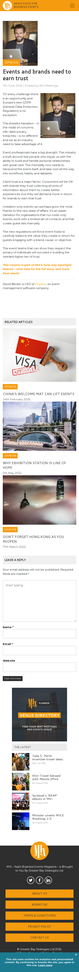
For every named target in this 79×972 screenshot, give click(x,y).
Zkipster (40, 284)
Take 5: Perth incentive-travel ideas (47, 757)
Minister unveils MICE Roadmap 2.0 (48, 817)
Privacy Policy (39, 927)
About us (39, 893)
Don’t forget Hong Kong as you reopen (33, 539)
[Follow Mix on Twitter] (30, 880)
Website (9, 660)
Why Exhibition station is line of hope (34, 465)
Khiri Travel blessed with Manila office (46, 777)
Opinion (11, 62)
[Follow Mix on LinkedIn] (48, 880)
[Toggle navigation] (72, 5)
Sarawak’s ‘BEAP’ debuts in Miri (44, 797)
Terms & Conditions (39, 915)
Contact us (39, 937)
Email (8, 644)
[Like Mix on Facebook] (39, 880)
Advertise (39, 904)
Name (8, 627)
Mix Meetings (49, 85)
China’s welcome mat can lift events (38, 393)
